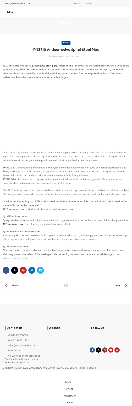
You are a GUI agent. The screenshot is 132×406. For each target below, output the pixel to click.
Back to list (66, 285)
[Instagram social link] (104, 350)
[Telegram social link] (40, 270)
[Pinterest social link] (23, 270)
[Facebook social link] (6, 270)
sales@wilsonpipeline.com (17, 3)
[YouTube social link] (110, 350)
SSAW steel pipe (47, 65)
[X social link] (14, 270)
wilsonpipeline (56, 56)
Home (61, 29)
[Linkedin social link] (31, 270)
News (71, 29)
